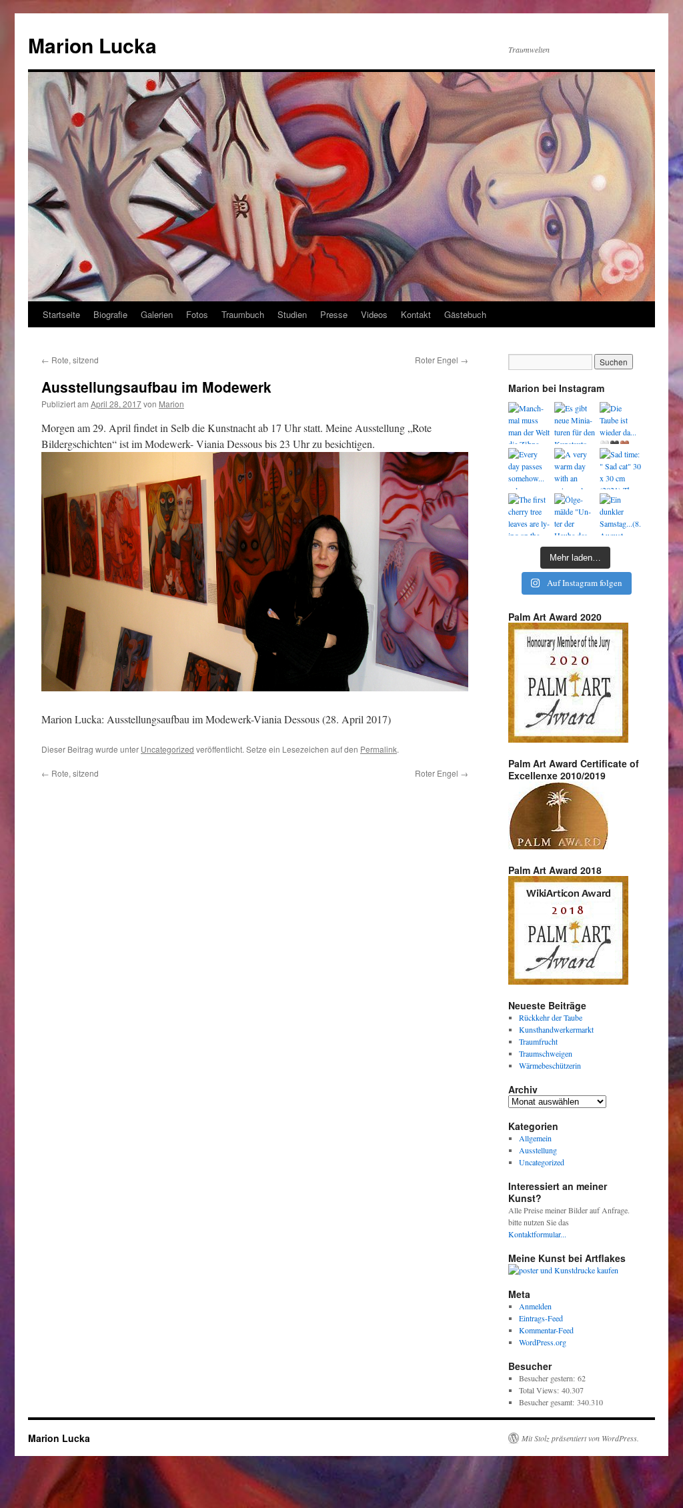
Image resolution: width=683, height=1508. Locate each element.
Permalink (378, 749)
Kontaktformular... (537, 1234)
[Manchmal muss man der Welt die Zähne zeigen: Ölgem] (529, 423)
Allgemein (535, 1138)
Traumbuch (242, 314)
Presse (334, 314)
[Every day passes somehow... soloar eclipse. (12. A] (529, 469)
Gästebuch (465, 314)
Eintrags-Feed (541, 1318)
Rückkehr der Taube (550, 1017)
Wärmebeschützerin (550, 1065)
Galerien (157, 314)
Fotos (197, 314)
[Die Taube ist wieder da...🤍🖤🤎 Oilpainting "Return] (621, 423)
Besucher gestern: (548, 1378)
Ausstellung (538, 1150)
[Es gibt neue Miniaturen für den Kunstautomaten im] (575, 423)
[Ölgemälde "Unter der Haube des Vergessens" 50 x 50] (575, 514)
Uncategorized (167, 749)
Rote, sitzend (70, 359)
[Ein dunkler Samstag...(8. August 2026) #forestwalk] (621, 514)
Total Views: (540, 1390)
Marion (171, 403)
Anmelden (535, 1306)
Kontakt (416, 314)
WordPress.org (542, 1342)
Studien (292, 314)
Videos (374, 314)
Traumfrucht (538, 1041)
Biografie (110, 314)
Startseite (61, 314)
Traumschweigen (545, 1053)
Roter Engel (441, 359)
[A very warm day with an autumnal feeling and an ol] (575, 469)
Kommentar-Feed (546, 1330)
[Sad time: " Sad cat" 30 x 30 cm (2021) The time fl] (621, 469)
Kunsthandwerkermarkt (556, 1029)
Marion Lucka (92, 45)
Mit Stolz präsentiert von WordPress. (580, 1438)
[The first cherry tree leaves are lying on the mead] (529, 514)
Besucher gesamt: (548, 1402)
